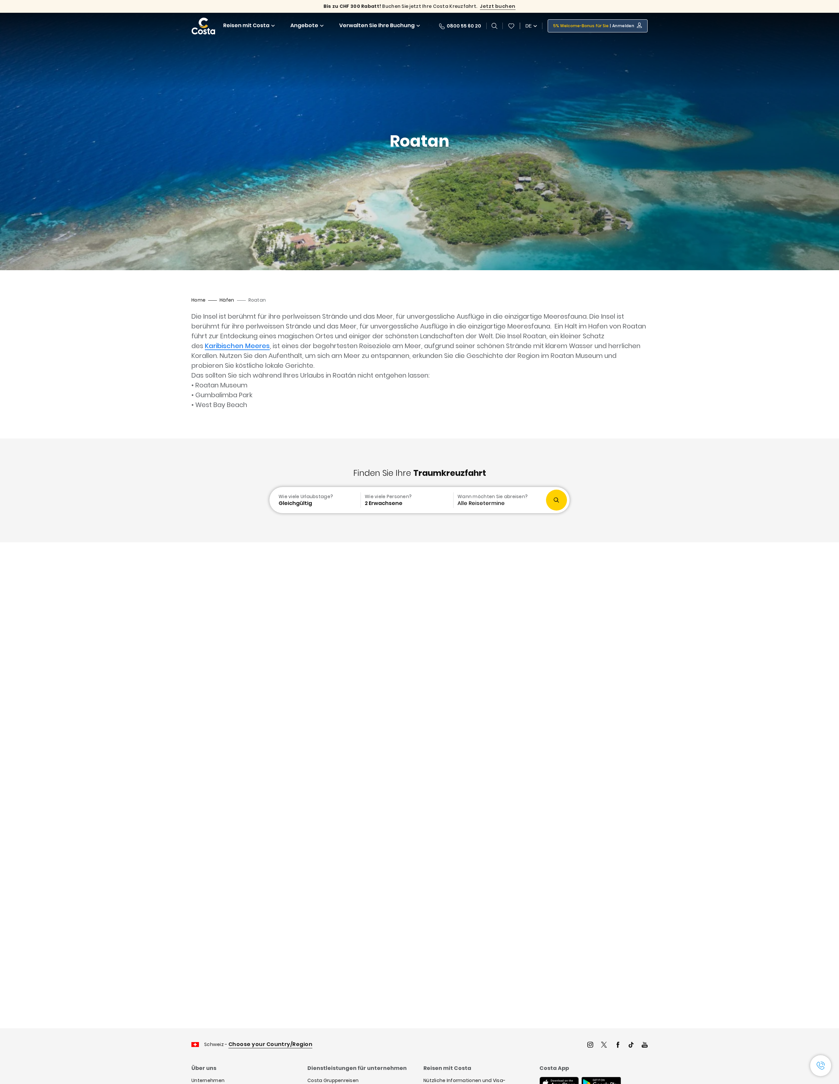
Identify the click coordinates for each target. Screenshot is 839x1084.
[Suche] (494, 25)
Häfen (227, 300)
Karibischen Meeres (237, 345)
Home (198, 300)
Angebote (304, 25)
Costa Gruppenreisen (333, 1080)
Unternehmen (207, 1080)
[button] (511, 26)
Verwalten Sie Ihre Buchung (377, 25)
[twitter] (604, 1045)
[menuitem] (314, 500)
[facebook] (618, 1045)
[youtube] (645, 1045)
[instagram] (590, 1045)
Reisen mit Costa (246, 25)
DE (528, 25)
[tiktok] (631, 1045)
